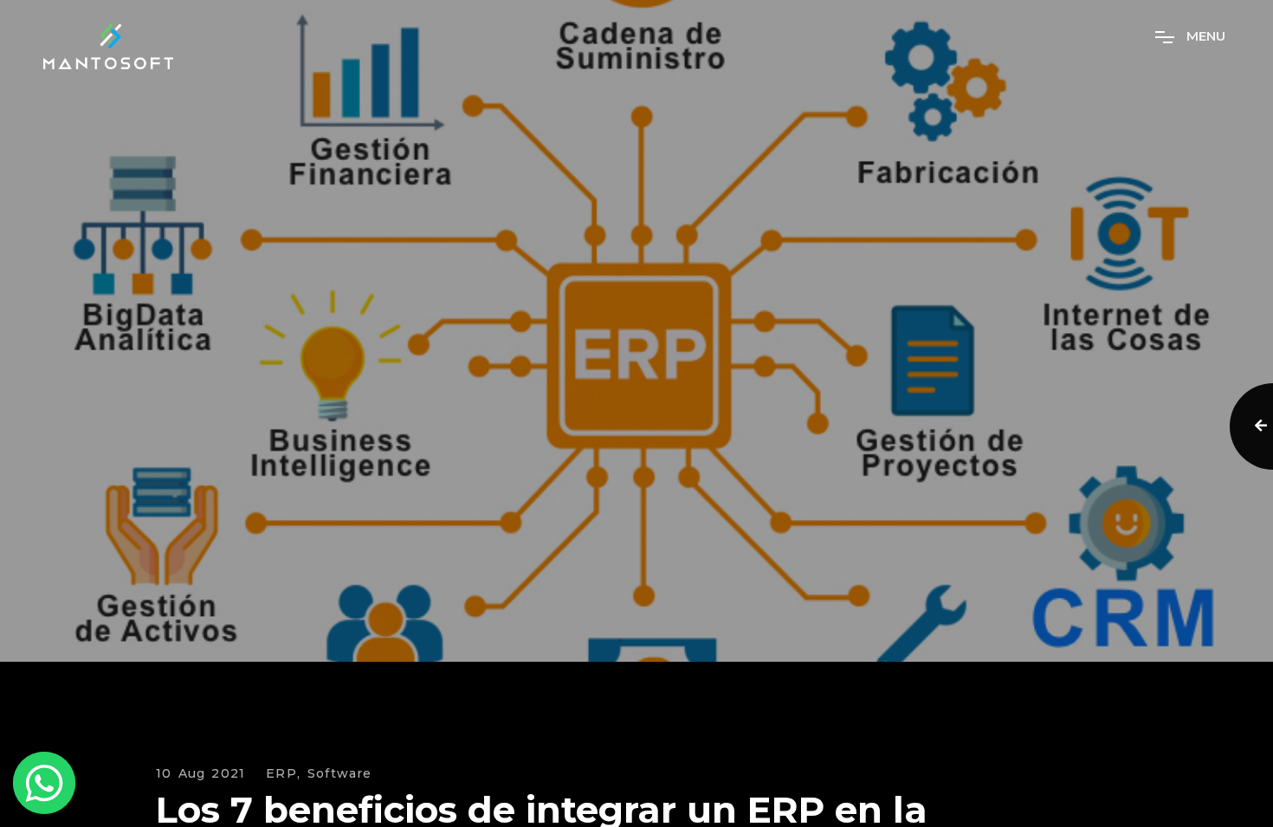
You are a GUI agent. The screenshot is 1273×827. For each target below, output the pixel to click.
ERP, (283, 773)
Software (339, 773)
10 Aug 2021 (200, 773)
